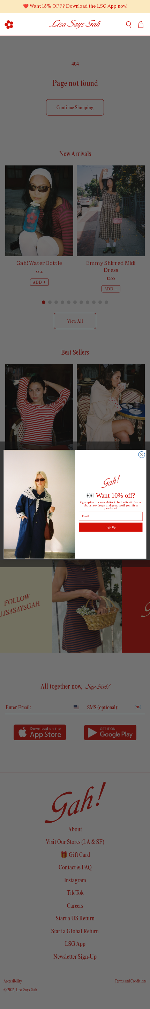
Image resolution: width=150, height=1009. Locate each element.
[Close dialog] (141, 455)
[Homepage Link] (75, 24)
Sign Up (110, 527)
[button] (9, 24)
